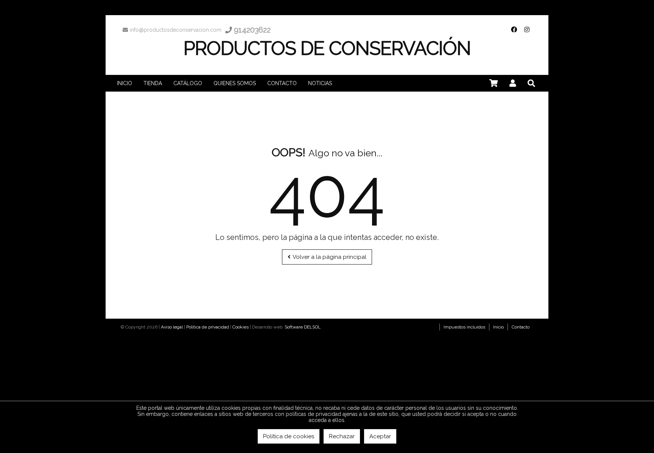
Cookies (240, 327)
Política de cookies (288, 436)
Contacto (520, 327)
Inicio (498, 327)
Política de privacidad (207, 327)
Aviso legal (172, 327)
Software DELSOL (303, 327)
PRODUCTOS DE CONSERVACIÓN (327, 48)
